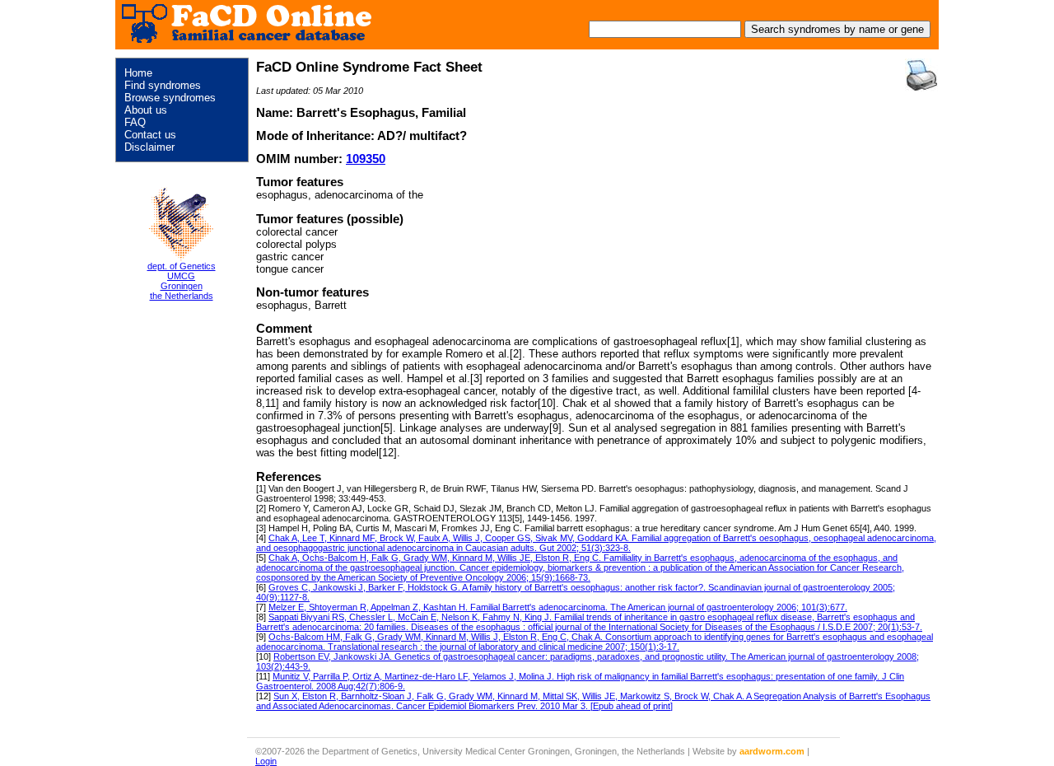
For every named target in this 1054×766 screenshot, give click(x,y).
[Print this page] (921, 74)
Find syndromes (162, 85)
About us (145, 110)
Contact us (150, 134)
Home (138, 73)
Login (266, 761)
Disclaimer (149, 147)
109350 (365, 159)
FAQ (135, 122)
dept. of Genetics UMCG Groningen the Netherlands (181, 281)
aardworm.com (771, 751)
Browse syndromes (170, 97)
